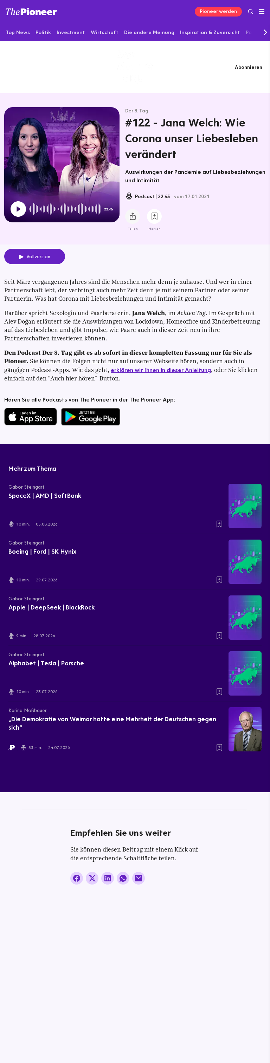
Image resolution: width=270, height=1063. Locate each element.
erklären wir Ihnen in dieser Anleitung (161, 369)
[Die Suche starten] (250, 11)
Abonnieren (248, 67)
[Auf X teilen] (92, 878)
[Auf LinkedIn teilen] (107, 878)
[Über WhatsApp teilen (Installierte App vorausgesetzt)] (123, 878)
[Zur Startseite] (31, 11)
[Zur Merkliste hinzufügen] (154, 216)
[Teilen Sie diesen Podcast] (132, 216)
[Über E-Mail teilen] (138, 878)
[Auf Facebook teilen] (76, 878)
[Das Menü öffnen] (261, 11)
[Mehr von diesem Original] (135, 67)
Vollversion (38, 256)
